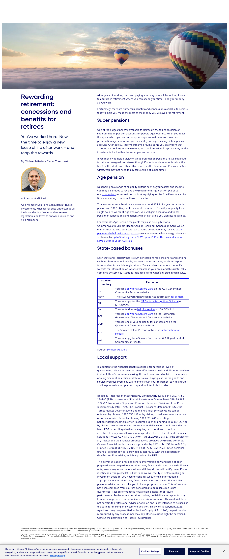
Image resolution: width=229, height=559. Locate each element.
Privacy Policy (57, 555)
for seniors (177, 297)
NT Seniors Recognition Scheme (160, 301)
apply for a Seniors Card (139, 289)
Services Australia (117, 349)
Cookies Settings (150, 551)
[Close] (223, 551)
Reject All (174, 551)
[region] (114, 551)
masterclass (109, 194)
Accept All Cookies (199, 551)
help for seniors (146, 309)
